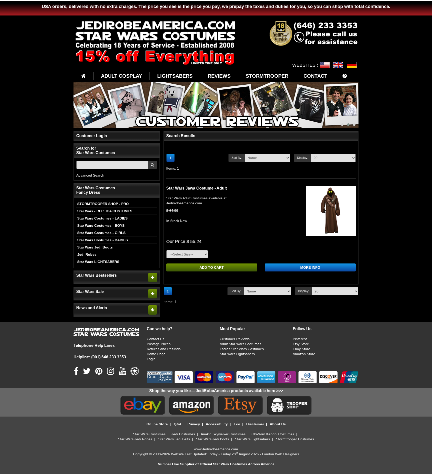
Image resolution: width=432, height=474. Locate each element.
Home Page (156, 354)
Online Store (157, 424)
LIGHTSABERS (174, 76)
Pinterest (300, 339)
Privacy (194, 424)
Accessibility (217, 424)
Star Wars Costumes (149, 434)
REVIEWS (219, 76)
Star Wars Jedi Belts (174, 439)
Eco (237, 424)
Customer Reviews (235, 339)
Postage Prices (158, 344)
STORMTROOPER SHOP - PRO (103, 204)
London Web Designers (280, 454)
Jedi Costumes (183, 434)
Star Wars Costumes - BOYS (100, 226)
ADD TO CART (212, 267)
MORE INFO (310, 267)
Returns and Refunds (163, 349)
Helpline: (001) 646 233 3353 (100, 357)
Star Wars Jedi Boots (95, 247)
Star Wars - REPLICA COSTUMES (104, 211)
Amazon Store (304, 354)
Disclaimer (255, 424)
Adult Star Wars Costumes (240, 344)
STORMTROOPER (267, 76)
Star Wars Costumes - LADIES (102, 218)
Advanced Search (90, 175)
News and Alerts (91, 308)
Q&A (178, 424)
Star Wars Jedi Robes (135, 439)
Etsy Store (301, 344)
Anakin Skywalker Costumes (223, 434)
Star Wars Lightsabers (237, 354)
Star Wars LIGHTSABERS (98, 262)
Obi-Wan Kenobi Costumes (273, 434)
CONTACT (315, 76)
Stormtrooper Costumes (295, 439)
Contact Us (155, 339)
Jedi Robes (86, 254)
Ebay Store (301, 349)
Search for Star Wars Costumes (95, 150)
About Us (278, 424)
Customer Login (91, 136)
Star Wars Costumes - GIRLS (101, 233)
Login (151, 359)
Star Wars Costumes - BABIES (102, 240)
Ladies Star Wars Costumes (242, 349)
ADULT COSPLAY (121, 76)
